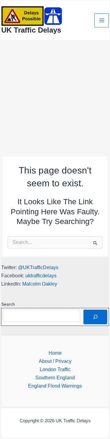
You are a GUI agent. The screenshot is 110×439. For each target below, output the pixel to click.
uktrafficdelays (41, 275)
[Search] (95, 317)
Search (8, 304)
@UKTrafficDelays (38, 267)
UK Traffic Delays (31, 30)
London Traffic (55, 369)
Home (55, 353)
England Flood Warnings (55, 385)
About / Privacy (55, 361)
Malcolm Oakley (39, 283)
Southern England (55, 377)
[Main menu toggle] (101, 20)
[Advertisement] (55, 98)
